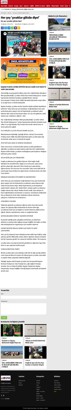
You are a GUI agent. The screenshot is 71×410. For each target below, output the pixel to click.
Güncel (10, 6)
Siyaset (26, 6)
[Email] (15, 27)
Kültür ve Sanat (40, 6)
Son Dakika (57, 387)
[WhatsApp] (12, 27)
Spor (20, 6)
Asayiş (16, 6)
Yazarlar (56, 380)
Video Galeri (57, 385)
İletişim (21, 385)
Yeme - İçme (64, 6)
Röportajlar (55, 6)
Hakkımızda (22, 380)
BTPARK (7, 398)
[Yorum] (18, 27)
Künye (20, 383)
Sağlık (32, 6)
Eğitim (48, 6)
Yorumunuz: (4, 301)
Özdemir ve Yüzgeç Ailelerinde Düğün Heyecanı (17, 9)
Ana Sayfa (4, 6)
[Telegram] (8, 27)
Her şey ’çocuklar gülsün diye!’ (21, 13)
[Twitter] (5, 27)
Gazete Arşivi (57, 389)
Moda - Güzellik (40, 400)
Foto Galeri (57, 383)
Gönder (4, 317)
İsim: (2, 294)
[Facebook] (2, 27)
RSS (55, 391)
